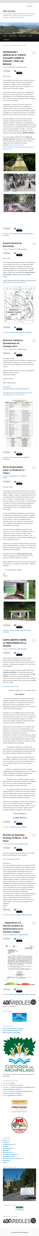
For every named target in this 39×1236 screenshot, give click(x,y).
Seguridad (26, 233)
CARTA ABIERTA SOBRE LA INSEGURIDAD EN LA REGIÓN (14, 642)
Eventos (12, 915)
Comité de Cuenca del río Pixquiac (13, 1028)
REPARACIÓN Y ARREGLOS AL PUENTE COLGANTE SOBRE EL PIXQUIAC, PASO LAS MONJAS (14, 58)
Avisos (12, 233)
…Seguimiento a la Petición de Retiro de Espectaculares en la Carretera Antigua (13, 927)
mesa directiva (12, 36)
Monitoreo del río (8, 1152)
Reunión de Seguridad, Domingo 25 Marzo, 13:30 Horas (15, 837)
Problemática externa (9, 1156)
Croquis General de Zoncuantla (12, 245)
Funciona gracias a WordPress (19, 1232)
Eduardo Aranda (21, 67)
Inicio (4, 36)
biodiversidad (22, 36)
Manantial (6, 1150)
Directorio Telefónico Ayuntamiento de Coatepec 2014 (13, 343)
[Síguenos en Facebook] (19, 1223)
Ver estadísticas (19, 1210)
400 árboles (9, 11)
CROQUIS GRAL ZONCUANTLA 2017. (15, 282)
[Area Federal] (19, 1017)
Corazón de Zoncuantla (16, 1085)
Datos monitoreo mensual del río (12, 1030)
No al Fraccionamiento (9, 1154)
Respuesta (28, 332)
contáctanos (6, 39)
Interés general (18, 233)
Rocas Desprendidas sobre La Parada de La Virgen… (14, 469)
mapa (30, 36)
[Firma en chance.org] (19, 1200)
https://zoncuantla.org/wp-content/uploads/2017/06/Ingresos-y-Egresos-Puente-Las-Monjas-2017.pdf (18, 147)
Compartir (18, 71)
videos (5, 1162)
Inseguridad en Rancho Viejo (11, 686)
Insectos (12, 1083)
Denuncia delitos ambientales (11, 1032)
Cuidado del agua (8, 1144)
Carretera (17, 630)
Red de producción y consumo (12, 1158)
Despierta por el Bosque (15, 1095)
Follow (8, 71)
